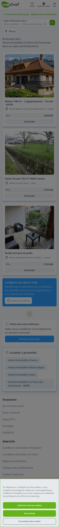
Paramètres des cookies (29, 521)
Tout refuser (29, 513)
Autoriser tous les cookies (29, 505)
